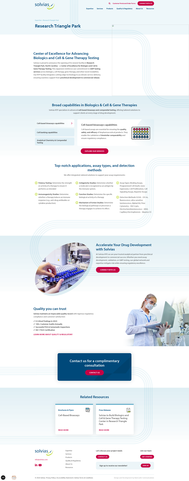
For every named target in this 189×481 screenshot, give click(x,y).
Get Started (147, 457)
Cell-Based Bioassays (69, 415)
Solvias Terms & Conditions (83, 478)
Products (109, 8)
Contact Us (94, 372)
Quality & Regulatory (124, 8)
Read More (63, 430)
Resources (150, 8)
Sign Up (146, 465)
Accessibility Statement (65, 478)
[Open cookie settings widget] (3, 477)
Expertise (89, 8)
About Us (139, 8)
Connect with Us (145, 3)
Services (100, 8)
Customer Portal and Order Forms (124, 3)
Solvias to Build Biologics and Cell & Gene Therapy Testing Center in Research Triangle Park (114, 420)
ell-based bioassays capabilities (100, 124)
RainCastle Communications (144, 478)
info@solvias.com (41, 459)
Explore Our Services (94, 151)
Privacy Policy (51, 478)
